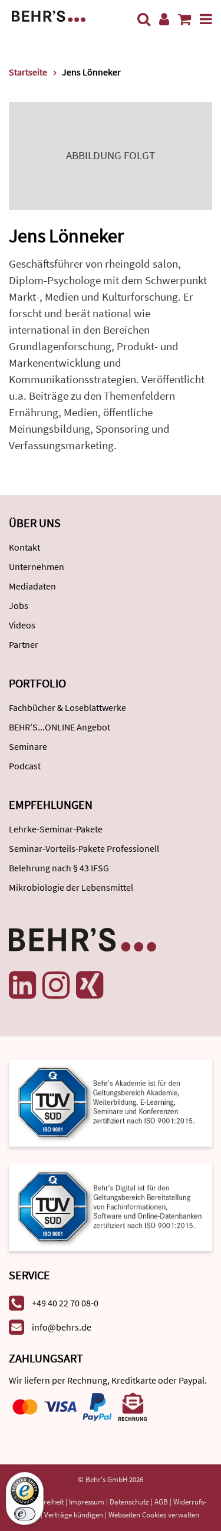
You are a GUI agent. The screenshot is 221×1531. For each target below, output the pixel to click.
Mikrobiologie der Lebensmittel (71, 887)
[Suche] (143, 19)
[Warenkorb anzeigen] (184, 19)
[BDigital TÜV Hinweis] (110, 1102)
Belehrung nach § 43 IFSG (59, 868)
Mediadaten (32, 586)
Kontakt (24, 547)
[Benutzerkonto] (164, 19)
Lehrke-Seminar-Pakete (56, 829)
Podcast (25, 766)
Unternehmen (36, 566)
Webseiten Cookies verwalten (153, 1515)
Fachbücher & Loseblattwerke (67, 707)
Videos (22, 625)
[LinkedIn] (22, 985)
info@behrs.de (61, 1327)
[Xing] (89, 985)
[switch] (24, 1513)
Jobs (18, 605)
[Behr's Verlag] (48, 15)
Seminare (28, 746)
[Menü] (206, 19)
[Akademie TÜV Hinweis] (110, 1203)
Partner (23, 644)
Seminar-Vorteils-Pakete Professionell (84, 848)
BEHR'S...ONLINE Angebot (59, 727)
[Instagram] (56, 985)
